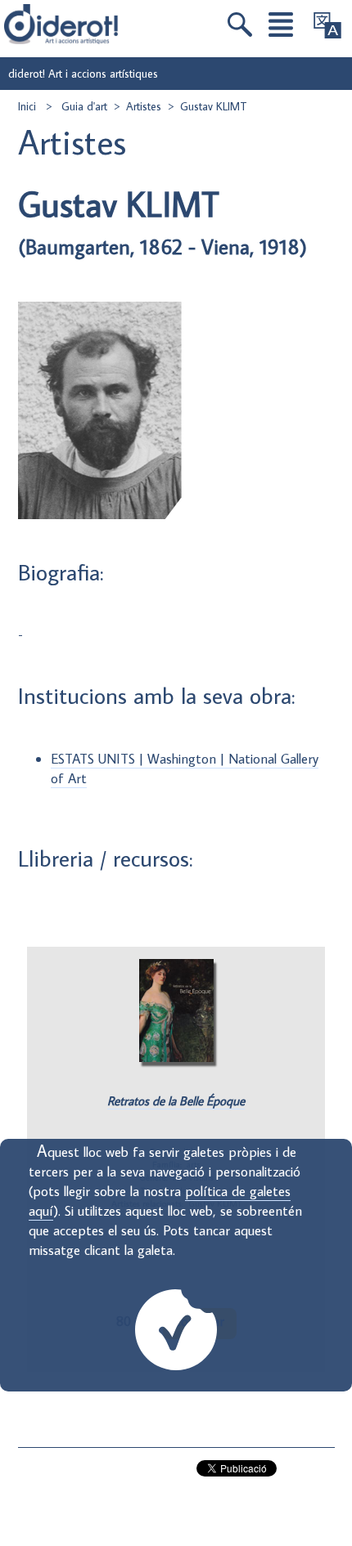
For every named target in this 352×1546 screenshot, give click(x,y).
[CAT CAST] (327, 25)
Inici (28, 106)
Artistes (143, 106)
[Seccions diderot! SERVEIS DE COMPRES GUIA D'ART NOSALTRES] (280, 24)
